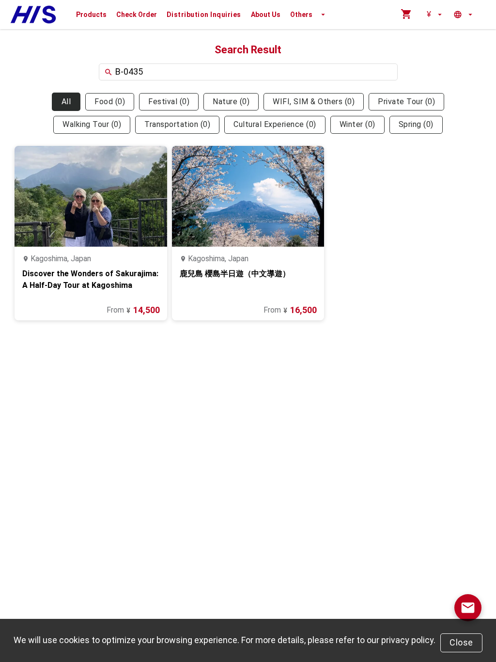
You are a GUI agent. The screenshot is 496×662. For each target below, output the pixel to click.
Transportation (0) (177, 124)
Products (91, 14)
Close (461, 642)
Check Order (136, 14)
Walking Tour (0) (91, 124)
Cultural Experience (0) (274, 124)
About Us (265, 14)
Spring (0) (416, 124)
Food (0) (109, 101)
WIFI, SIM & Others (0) (314, 101)
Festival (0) (168, 101)
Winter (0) (357, 124)
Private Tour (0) (406, 101)
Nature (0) (231, 101)
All (66, 101)
